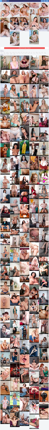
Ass (3, 50)
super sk (39, 52)
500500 (21, 52)
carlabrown (27, 52)
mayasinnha (7, 52)
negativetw (19, 52)
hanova (34, 52)
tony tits (1, 52)
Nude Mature (5, 1)
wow (31, 52)
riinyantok (4, 52)
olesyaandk (13, 52)
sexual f (45, 52)
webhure (29, 52)
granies (24, 52)
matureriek (42, 52)
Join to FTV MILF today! (24, 48)
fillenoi (16, 52)
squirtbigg (37, 52)
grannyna (10, 52)
